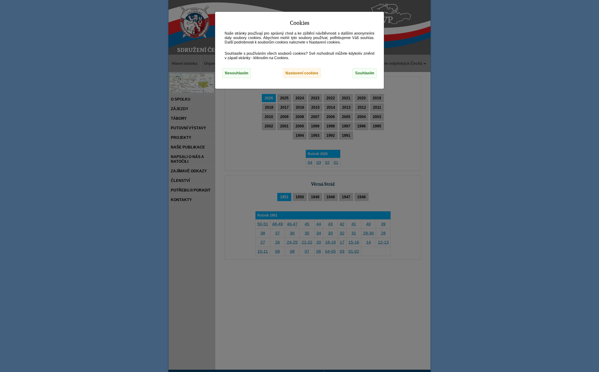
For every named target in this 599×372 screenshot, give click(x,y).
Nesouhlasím (236, 73)
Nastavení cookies (301, 73)
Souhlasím (364, 73)
